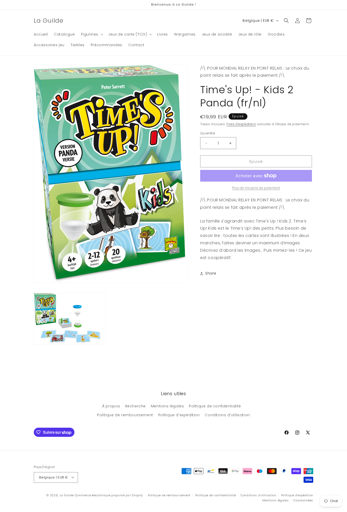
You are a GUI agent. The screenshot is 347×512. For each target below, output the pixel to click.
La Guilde (67, 495)
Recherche (135, 405)
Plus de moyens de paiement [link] (256, 188)
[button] (91, 34)
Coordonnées (303, 500)
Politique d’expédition (297, 495)
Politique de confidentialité (215, 405)
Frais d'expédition (241, 124)
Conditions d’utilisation (258, 495)
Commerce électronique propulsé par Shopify (109, 495)
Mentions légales (167, 405)
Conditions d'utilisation (227, 415)
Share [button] (210, 273)
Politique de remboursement (125, 415)
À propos (111, 405)
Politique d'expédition (179, 415)
